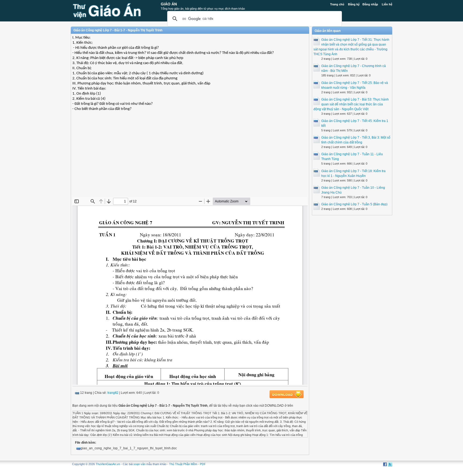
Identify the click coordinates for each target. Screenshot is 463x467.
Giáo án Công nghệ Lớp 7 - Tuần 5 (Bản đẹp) (354, 204)
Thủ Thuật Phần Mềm (183, 464)
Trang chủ (337, 4)
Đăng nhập (370, 4)
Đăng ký (354, 4)
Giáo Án (169, 4)
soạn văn (139, 464)
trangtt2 (112, 393)
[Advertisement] (190, 158)
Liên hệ (387, 4)
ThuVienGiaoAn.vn (108, 464)
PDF (203, 464)
